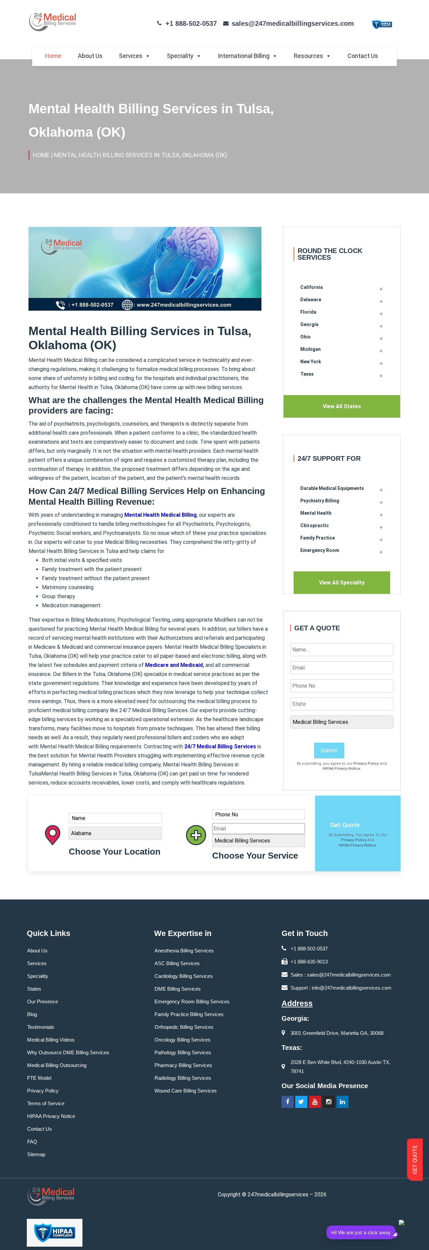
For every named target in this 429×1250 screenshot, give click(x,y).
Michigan (310, 349)
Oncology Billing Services (182, 1040)
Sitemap (36, 1154)
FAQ (32, 1141)
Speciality (180, 55)
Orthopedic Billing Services (184, 1027)
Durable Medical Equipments (332, 488)
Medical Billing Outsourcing (56, 1065)
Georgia (309, 324)
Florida (308, 312)
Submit (329, 750)
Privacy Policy (366, 763)
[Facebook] (288, 1102)
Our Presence (42, 1001)
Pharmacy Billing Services (183, 1065)
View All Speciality (342, 582)
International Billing (243, 55)
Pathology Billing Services (183, 1052)
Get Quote (345, 825)
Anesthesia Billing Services (184, 950)
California (311, 287)
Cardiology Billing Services (184, 976)
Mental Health (315, 513)
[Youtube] (315, 1102)
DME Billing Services (178, 989)
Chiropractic (314, 525)
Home (53, 55)
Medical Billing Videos (51, 1040)
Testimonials (40, 1027)
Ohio (305, 336)
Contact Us (363, 55)
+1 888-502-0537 (191, 23)
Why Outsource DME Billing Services (68, 1052)
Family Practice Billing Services (189, 1014)
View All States (342, 406)
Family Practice (317, 538)
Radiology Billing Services (183, 1078)
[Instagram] (329, 1102)
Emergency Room (319, 550)
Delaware (310, 299)
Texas (307, 374)
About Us (90, 55)
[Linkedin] (342, 1102)
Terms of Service (45, 1103)
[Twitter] (301, 1102)
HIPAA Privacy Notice (341, 768)
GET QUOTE (415, 1159)
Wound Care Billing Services (186, 1090)
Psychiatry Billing (319, 500)
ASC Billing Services (177, 963)
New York (310, 361)
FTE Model (39, 1078)
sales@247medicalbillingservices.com (293, 23)
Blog (32, 1014)
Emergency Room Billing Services (192, 1001)
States (34, 989)
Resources (308, 55)
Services (130, 55)
